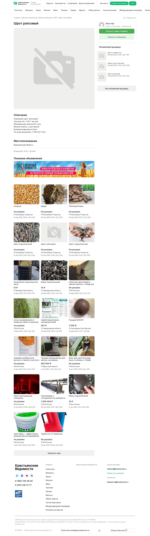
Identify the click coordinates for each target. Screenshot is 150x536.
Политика (18, 10)
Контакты (104, 3)
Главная (17, 18)
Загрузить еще (54, 453)
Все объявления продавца (116, 88)
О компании (72, 3)
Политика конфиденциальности (75, 530)
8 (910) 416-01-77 (23, 485)
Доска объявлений (86, 3)
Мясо (55, 10)
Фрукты (82, 10)
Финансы (29, 10)
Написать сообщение (117, 37)
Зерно (38, 10)
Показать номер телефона (117, 31)
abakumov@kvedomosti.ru (117, 482)
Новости (49, 3)
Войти (133, 3)
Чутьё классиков (109, 10)
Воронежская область (23, 145)
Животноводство (46, 18)
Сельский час (60, 3)
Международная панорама (131, 10)
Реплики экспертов (54, 510)
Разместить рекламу (119, 3)
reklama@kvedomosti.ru (117, 469)
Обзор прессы (94, 10)
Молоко (47, 10)
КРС (55, 18)
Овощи (73, 10)
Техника (64, 10)
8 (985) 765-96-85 (24, 481)
